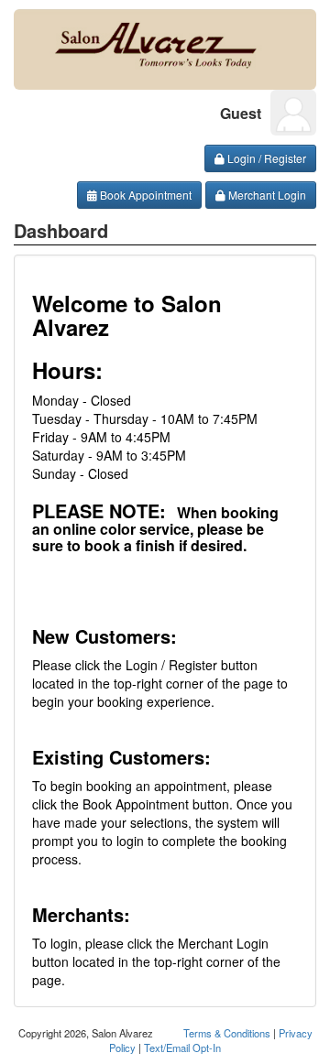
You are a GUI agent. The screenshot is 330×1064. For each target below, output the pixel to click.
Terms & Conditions (226, 1033)
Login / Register (265, 158)
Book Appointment (144, 194)
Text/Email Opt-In (182, 1047)
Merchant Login (266, 194)
